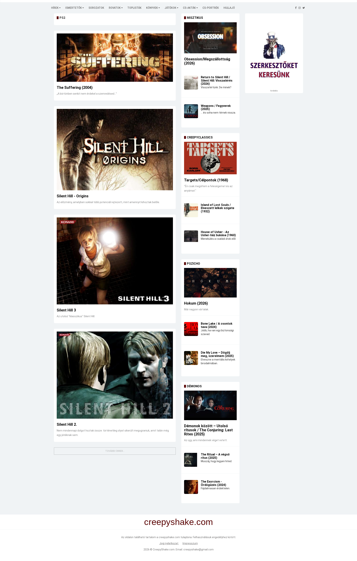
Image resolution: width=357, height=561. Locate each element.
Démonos (194, 386)
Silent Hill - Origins (73, 196)
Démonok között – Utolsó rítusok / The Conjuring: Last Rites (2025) (208, 430)
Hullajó (229, 7)
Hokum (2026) (196, 303)
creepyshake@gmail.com (198, 549)
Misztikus (195, 18)
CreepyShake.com (164, 549)
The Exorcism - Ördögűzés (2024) (213, 483)
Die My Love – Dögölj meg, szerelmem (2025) (217, 354)
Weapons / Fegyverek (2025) (216, 107)
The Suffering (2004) (75, 87)
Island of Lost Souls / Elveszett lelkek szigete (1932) (217, 208)
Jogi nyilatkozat (169, 543)
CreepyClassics (200, 137)
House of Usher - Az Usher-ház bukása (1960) (218, 233)
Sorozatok (96, 7)
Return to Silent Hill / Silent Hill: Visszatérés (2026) (216, 80)
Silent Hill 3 (66, 310)
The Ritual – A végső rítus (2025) (215, 456)
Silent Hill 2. (67, 424)
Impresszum (190, 543)
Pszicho (193, 263)
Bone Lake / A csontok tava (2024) (216, 325)
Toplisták (134, 7)
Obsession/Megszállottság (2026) (207, 61)
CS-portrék (210, 7)
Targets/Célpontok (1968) (206, 180)
